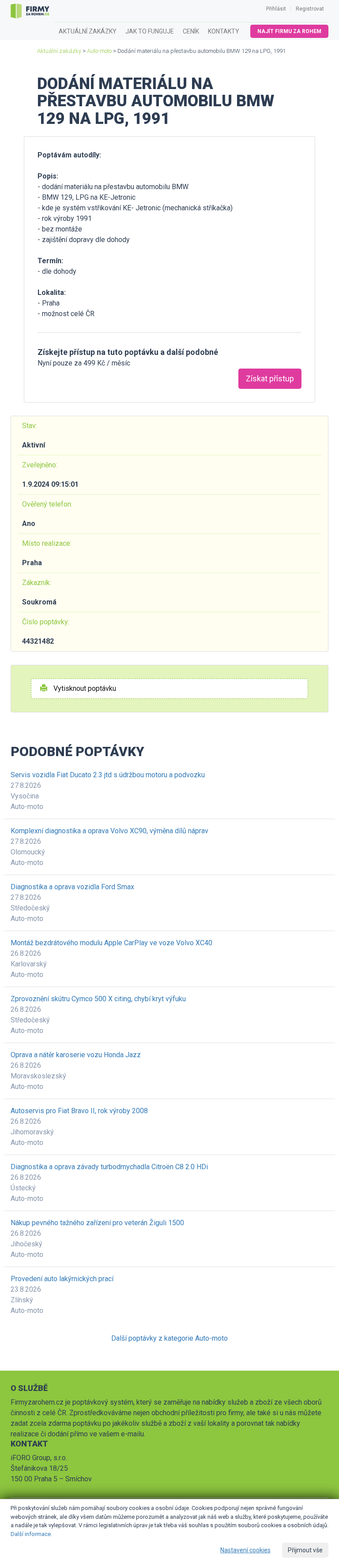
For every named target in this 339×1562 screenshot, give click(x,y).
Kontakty (223, 31)
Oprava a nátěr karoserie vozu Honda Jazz (76, 1055)
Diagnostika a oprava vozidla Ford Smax (72, 887)
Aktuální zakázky (88, 31)
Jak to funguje (149, 31)
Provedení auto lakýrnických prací (62, 1279)
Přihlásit (276, 9)
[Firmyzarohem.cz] (30, 11)
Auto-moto (99, 51)
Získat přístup (270, 378)
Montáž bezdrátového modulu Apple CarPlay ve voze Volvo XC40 (111, 943)
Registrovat (310, 9)
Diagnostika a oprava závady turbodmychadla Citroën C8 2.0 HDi (109, 1167)
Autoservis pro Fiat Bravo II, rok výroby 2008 (79, 1111)
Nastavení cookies (245, 1550)
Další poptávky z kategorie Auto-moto (169, 1338)
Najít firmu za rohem (289, 31)
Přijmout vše (305, 1550)
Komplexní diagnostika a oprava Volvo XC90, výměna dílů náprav (109, 831)
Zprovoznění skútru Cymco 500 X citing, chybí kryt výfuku (98, 999)
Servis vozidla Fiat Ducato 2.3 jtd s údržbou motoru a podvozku (108, 775)
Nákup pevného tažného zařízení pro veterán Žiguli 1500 (97, 1223)
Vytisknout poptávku (84, 688)
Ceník (191, 31)
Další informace (31, 1534)
